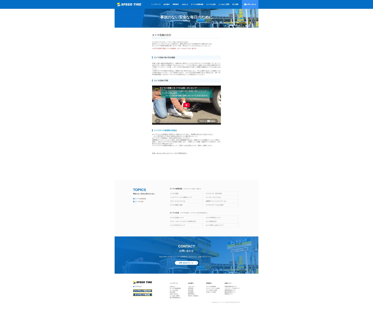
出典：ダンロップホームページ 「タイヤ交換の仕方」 (169, 153)
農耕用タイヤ (229, 294)
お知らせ (185, 4)
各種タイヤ (228, 283)
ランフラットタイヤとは (213, 197)
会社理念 (190, 288)
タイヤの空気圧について (213, 217)
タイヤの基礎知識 (197, 4)
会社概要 (190, 292)
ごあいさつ (191, 286)
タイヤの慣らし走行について (214, 225)
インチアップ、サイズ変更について (181, 197)
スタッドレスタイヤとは (177, 201)
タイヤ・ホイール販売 (213, 288)
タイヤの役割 (174, 193)
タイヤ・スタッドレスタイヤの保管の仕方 (183, 221)
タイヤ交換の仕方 (211, 221)
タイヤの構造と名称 (176, 205)
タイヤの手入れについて (177, 225)
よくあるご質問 (223, 4)
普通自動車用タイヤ (231, 286)
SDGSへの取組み (193, 296)
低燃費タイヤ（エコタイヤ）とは (216, 201)
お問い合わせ (251, 4)
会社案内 (166, 4)
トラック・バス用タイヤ (232, 288)
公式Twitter (138, 286)
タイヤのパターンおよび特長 (214, 205)
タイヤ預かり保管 (211, 290)
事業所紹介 (191, 294)
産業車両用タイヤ (230, 290)
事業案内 (176, 4)
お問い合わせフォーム (186, 263)
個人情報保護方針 (175, 297)
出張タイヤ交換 (211, 292)
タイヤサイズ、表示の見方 (214, 193)
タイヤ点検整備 (211, 286)
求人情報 (235, 4)
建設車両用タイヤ (230, 292)
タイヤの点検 (211, 4)
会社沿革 (190, 290)
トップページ (156, 4)
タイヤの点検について (177, 217)
